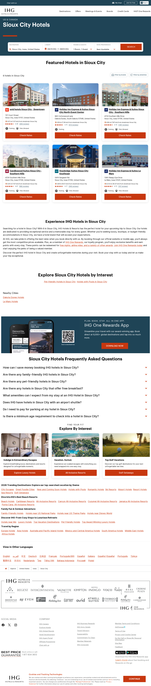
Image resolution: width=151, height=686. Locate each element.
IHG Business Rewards (86, 623)
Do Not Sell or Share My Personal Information (128, 639)
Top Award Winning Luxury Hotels (98, 522)
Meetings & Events (93, 11)
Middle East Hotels (134, 531)
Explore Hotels (45, 627)
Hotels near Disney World (99, 513)
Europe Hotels (8, 531)
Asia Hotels (22, 531)
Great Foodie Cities (25, 489)
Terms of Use (120, 631)
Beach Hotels (7, 501)
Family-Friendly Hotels (12, 513)
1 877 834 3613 (29, 654)
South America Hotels (112, 531)
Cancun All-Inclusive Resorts (72, 501)
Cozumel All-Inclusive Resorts (102, 501)
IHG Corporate (83, 644)
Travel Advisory (83, 630)
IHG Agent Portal (46, 638)
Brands (110, 11)
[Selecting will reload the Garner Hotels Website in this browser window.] (68, 599)
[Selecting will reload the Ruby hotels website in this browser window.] (118, 589)
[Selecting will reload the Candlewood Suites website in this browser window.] (139, 599)
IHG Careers (44, 624)
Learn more (121, 659)
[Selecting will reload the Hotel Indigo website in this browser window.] (94, 589)
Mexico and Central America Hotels (82, 531)
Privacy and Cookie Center (125, 634)
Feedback (119, 647)
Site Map (118, 643)
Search (131, 47)
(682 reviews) (24, 186)
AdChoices (119, 627)
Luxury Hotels (25, 522)
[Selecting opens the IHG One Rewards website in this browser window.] (132, 608)
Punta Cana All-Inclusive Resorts (18, 504)
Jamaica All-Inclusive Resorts (133, 501)
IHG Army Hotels (83, 627)
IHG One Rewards (74, 242)
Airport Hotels (125, 489)
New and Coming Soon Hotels (52, 489)
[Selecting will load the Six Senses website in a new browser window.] (10, 589)
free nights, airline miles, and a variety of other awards (86, 245)
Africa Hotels (8, 534)
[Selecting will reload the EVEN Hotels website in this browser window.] (26, 599)
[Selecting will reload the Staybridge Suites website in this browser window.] (110, 599)
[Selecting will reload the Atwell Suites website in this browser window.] (93, 599)
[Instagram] (15, 625)
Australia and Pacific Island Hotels (46, 531)
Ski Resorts (110, 489)
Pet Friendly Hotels (70, 522)
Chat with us (12, 3)
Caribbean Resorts (25, 501)
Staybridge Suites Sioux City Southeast (73, 172)
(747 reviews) (123, 186)
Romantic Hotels (96, 489)
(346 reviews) (73, 186)
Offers (78, 11)
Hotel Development (47, 634)
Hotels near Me (8, 522)
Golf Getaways (21, 492)
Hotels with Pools (77, 489)
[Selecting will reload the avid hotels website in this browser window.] (80, 599)
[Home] (6, 568)
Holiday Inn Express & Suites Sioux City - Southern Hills (126, 110)
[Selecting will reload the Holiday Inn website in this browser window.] (55, 599)
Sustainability (82, 634)
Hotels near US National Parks (40, 513)
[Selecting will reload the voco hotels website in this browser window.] (107, 589)
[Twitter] (9, 625)
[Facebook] (3, 625)
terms (111, 679)
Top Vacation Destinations (46, 522)
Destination (14, 45)
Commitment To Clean (86, 637)
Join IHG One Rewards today (128, 245)
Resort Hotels (140, 489)
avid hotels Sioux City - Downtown (27, 109)
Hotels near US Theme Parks (71, 513)
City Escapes (7, 489)
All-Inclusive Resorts (46, 501)
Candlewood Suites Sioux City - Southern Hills (26, 172)
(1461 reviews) (123, 125)
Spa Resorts (7, 492)
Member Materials (84, 641)
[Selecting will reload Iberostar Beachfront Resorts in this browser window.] (11, 599)
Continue (134, 679)
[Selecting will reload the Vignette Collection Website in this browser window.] (64, 589)
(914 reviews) (73, 125)
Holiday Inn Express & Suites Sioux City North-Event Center (77, 110)
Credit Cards (123, 11)
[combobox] (26, 49)
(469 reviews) (24, 124)
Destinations (65, 11)
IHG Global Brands (46, 631)
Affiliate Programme (47, 641)
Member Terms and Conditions (127, 623)
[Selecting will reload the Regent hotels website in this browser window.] (22, 589)
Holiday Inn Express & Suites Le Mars (125, 172)
